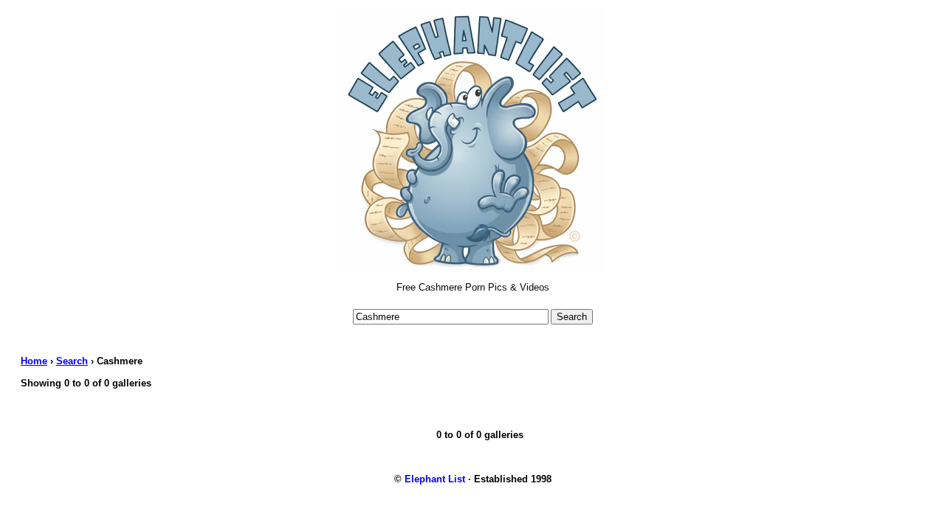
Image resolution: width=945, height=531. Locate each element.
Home (34, 361)
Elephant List (435, 479)
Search (72, 361)
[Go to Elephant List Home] (472, 270)
